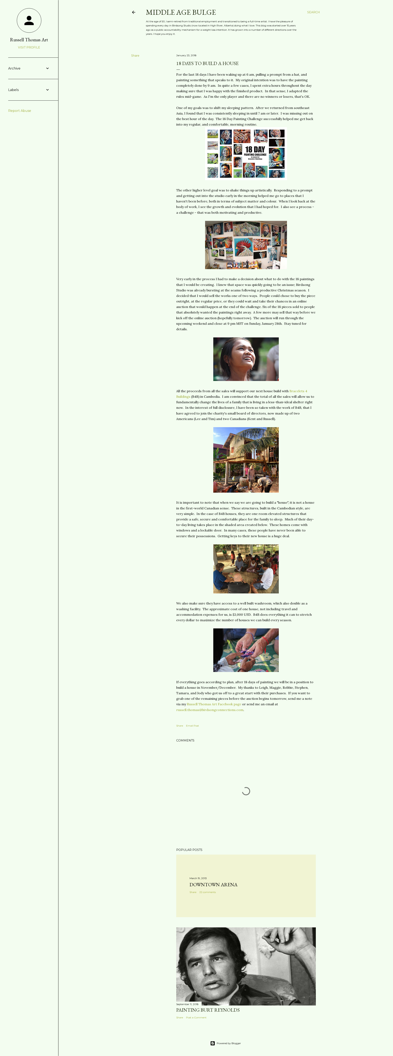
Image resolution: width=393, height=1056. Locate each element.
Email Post (192, 725)
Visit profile (29, 47)
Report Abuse (19, 111)
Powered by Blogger (229, 1043)
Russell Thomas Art (29, 39)
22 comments (207, 892)
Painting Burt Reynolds (208, 1010)
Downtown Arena (213, 884)
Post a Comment (196, 1017)
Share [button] (135, 55)
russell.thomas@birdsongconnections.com (209, 710)
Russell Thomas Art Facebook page (214, 704)
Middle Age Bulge (181, 12)
